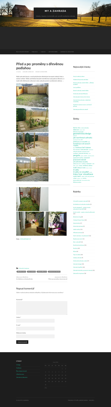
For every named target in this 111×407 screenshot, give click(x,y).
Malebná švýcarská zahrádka (80, 79)
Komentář (19, 299)
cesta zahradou (85, 127)
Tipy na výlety (76, 254)
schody (77, 165)
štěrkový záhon (77, 182)
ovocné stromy (83, 153)
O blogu (43, 51)
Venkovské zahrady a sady (80, 261)
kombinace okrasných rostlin (81, 144)
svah (75, 167)
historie (75, 135)
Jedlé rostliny (76, 229)
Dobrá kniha (76, 223)
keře (89, 141)
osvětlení (75, 153)
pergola (76, 155)
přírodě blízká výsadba (80, 162)
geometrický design (82, 133)
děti (84, 129)
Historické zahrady (78, 226)
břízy (79, 128)
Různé (74, 251)
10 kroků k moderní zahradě (80, 201)
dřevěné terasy (22, 271)
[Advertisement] (55, 38)
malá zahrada (31, 271)
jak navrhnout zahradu (82, 137)
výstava (78, 178)
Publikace (35, 51)
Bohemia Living (77, 217)
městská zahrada (77, 151)
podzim (85, 155)
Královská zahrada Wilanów (80, 93)
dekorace (76, 130)
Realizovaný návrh (78, 239)
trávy (75, 174)
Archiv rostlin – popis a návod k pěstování (84, 212)
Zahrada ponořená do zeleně (80, 109)
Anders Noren (83, 400)
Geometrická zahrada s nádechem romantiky (82, 100)
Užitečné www (53, 51)
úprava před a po (42, 271)
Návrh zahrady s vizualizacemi (81, 235)
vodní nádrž (77, 176)
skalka (80, 165)
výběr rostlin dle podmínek (87, 176)
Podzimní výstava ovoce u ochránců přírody (82, 105)
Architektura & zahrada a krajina (81, 204)
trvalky (76, 170)
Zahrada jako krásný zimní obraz (81, 97)
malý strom (91, 149)
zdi (81, 178)
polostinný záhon (91, 155)
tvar (80, 174)
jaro (82, 139)
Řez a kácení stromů (22, 51)
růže (93, 163)
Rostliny (75, 248)
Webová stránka (21, 333)
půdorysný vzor (77, 163)
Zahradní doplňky (77, 267)
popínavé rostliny (78, 157)
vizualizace (88, 174)
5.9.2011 (18, 71)
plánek (82, 155)
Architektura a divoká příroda (24, 278)
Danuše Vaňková (28, 71)
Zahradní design (77, 264)
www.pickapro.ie (25, 239)
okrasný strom (85, 151)
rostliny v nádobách (86, 163)
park (90, 153)
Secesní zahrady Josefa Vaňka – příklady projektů (83, 83)
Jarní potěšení (77, 87)
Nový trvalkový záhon (78, 76)
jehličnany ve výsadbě (80, 141)
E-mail (18, 325)
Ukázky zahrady (77, 257)
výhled (74, 178)
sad (74, 165)
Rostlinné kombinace (78, 245)
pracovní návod (79, 159)
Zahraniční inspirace (24, 268)
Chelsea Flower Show (78, 220)
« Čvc (45, 387)
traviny (90, 167)
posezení (87, 157)
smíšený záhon (87, 165)
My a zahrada (55, 11)
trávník (90, 172)
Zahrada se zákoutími (67, 51)
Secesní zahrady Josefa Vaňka (80, 90)
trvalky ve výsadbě (81, 172)
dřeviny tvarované (78, 131)
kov (74, 147)
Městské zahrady (77, 232)
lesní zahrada (76, 149)
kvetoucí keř (80, 147)
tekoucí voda (81, 167)
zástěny (84, 178)
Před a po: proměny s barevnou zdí (57, 278)
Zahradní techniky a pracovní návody (82, 270)
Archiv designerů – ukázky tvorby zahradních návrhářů (81, 208)
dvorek (81, 129)
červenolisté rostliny (86, 180)
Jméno (18, 317)
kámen (88, 147)
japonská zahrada (76, 139)
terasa (87, 167)
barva (75, 128)
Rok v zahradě (76, 242)
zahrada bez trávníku (54, 271)
